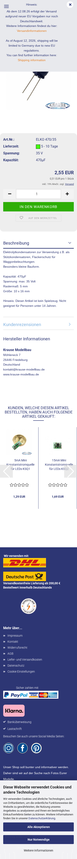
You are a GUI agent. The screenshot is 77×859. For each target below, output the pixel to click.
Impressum (14, 635)
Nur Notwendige (39, 839)
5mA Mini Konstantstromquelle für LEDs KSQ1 (20, 465)
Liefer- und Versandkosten (24, 659)
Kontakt (12, 641)
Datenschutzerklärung (41, 818)
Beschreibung (16, 243)
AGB (10, 653)
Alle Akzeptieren (38, 827)
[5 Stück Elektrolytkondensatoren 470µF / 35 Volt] (38, 77)
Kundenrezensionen (22, 324)
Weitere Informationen (38, 850)
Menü (6, 6)
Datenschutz (15, 665)
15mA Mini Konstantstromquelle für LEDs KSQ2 (59, 465)
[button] (9, 194)
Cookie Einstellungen (21, 671)
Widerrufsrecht (17, 647)
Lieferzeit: (11, 146)
